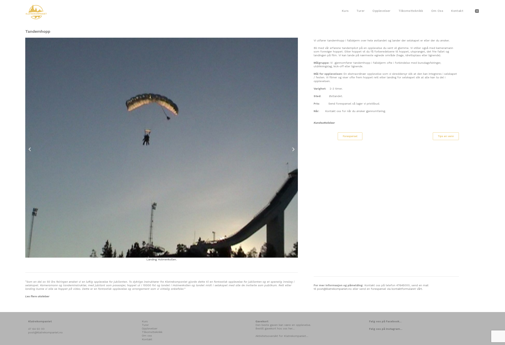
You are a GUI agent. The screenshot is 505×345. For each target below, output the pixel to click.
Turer (145, 324)
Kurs (145, 321)
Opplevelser (149, 328)
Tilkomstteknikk (152, 332)
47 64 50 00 (36, 328)
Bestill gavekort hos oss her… (275, 328)
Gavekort (261, 321)
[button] (29, 149)
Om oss (147, 335)
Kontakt (147, 339)
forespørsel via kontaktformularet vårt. (397, 288)
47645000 (403, 285)
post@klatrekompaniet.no (334, 288)
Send (331, 103)
